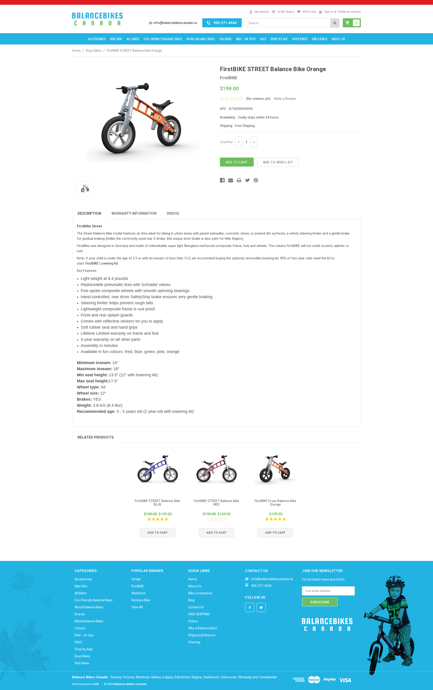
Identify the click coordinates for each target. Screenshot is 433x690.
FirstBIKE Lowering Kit (101, 263)
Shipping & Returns (201, 635)
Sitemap (194, 642)
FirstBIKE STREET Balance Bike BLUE (157, 502)
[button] (313, 646)
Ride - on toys (246, 38)
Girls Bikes (319, 38)
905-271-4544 (225, 23)
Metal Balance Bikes (89, 621)
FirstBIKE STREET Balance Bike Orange (134, 50)
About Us (338, 38)
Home (76, 50)
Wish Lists (309, 11)
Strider (136, 579)
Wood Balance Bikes (201, 38)
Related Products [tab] (96, 437)
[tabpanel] (157, 496)
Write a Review (285, 99)
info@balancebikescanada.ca (175, 23)
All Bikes (133, 38)
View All (137, 607)
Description (89, 213)
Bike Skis (116, 38)
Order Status (286, 11)
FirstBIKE (137, 586)
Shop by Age (279, 38)
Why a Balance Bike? (202, 628)
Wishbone (138, 593)
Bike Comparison (200, 593)
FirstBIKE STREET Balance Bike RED (216, 502)
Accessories (97, 38)
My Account (261, 11)
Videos (173, 213)
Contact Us (196, 607)
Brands (80, 614)
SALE (263, 38)
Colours (225, 38)
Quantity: (226, 142)
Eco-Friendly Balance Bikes (163, 38)
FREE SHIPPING (199, 614)
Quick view (157, 470)
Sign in (328, 11)
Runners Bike (140, 600)
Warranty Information (134, 213)
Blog (191, 600)
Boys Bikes (299, 38)
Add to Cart (157, 532)
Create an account (349, 11)
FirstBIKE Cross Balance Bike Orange (275, 502)
